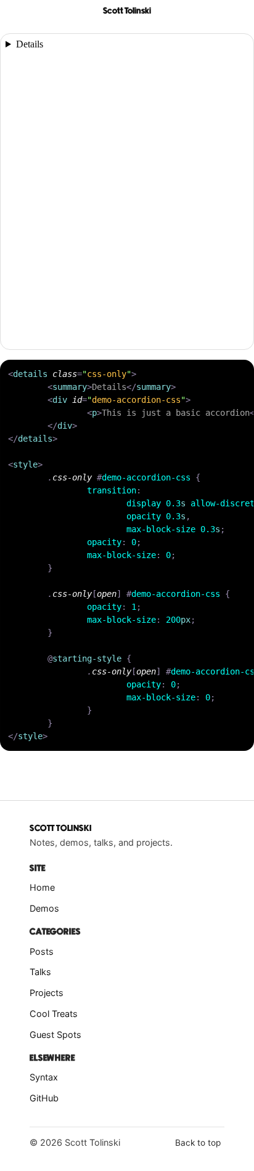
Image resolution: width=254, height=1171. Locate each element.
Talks (40, 971)
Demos (44, 908)
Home (42, 887)
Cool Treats (54, 1013)
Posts (42, 951)
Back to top (198, 1143)
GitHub (44, 1098)
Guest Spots (55, 1034)
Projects (46, 992)
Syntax (44, 1077)
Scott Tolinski (127, 11)
